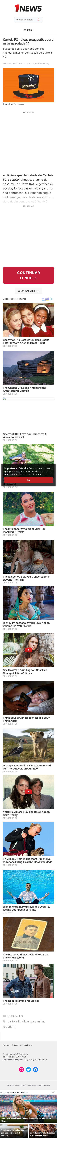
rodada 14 (10, 1026)
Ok (28, 480)
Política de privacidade (22, 1045)
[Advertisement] (28, 142)
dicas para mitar (33, 1021)
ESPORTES (15, 1016)
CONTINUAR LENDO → (28, 275)
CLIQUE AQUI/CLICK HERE (35, 1059)
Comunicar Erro (26, 291)
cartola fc (14, 1021)
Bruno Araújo (44, 63)
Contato (6, 1045)
